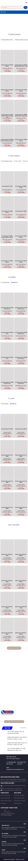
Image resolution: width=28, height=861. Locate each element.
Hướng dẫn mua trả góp (19, 800)
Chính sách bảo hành (5, 798)
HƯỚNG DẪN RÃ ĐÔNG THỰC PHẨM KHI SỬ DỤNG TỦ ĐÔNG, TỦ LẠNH (17, 738)
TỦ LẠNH (11, 398)
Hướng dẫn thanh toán (19, 798)
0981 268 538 (9, 712)
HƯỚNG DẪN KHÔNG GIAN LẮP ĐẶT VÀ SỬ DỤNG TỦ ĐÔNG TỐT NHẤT (17, 743)
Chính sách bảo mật (5, 795)
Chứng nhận (3, 803)
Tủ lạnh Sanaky (4, 403)
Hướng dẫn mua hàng (19, 795)
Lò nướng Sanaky (5, 282)
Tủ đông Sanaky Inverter (7, 39)
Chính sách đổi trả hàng (6, 800)
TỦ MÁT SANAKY (14, 156)
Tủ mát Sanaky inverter (6, 161)
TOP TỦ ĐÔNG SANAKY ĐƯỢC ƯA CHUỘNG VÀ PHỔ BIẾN (15, 732)
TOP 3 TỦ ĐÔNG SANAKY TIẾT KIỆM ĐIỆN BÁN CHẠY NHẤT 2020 (16, 749)
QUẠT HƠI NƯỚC (13, 525)
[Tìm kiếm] (25, 7)
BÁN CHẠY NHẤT (14, 648)
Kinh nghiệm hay (18, 803)
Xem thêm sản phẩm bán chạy (14, 721)
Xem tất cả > (14, 282)
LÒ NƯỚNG (12, 277)
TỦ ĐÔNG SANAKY (14, 34)
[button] (4, 11)
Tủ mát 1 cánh (17, 161)
